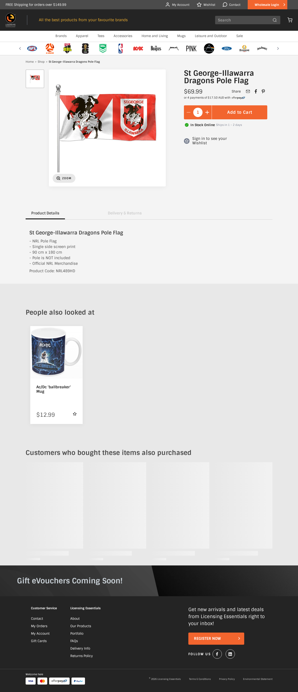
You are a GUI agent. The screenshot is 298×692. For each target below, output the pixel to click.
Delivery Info (80, 648)
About (75, 618)
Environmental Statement (257, 679)
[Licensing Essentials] (10, 20)
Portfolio (76, 633)
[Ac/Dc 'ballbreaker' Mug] (56, 352)
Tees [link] (101, 36)
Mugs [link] (181, 36)
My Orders (39, 626)
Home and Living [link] (155, 36)
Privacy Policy (227, 679)
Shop (41, 62)
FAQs (74, 641)
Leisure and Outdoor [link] (211, 36)
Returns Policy (81, 656)
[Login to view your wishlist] (75, 414)
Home (30, 62)
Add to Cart (239, 112)
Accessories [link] (123, 36)
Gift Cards (39, 641)
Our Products (80, 626)
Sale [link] (239, 36)
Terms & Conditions (200, 679)
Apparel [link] (82, 36)
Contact (37, 618)
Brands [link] (61, 36)
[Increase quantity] (207, 112)
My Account (40, 633)
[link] (238, 98)
